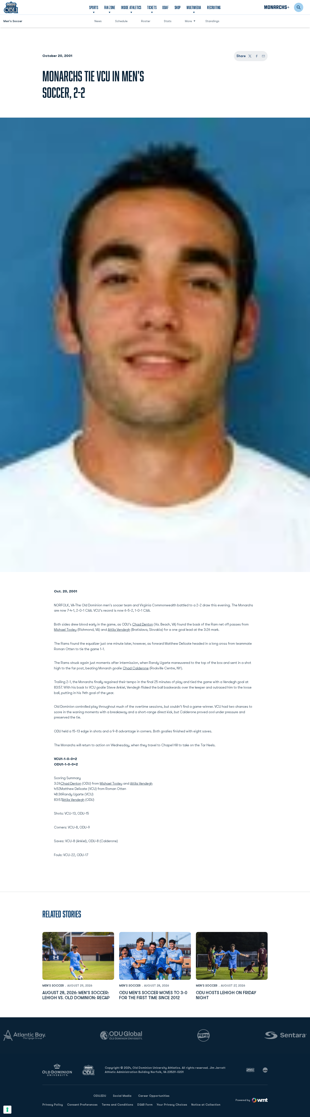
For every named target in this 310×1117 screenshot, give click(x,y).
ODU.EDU (99, 1095)
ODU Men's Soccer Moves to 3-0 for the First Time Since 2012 (153, 995)
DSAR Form (144, 1104)
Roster (145, 21)
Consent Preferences (82, 1104)
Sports (93, 7)
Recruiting (214, 7)
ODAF (165, 7)
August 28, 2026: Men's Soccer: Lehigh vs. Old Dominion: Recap (76, 995)
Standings (212, 21)
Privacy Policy (52, 1104)
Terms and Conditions (117, 1104)
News (98, 21)
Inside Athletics (131, 7)
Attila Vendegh (119, 630)
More (188, 21)
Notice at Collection (205, 1104)
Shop (178, 7)
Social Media (122, 1095)
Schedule (121, 21)
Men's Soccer (53, 985)
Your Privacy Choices (172, 1104)
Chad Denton (142, 624)
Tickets (151, 7)
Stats (167, 21)
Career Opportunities (153, 1095)
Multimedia (194, 7)
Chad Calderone (136, 668)
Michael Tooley (65, 630)
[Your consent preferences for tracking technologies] (7, 1110)
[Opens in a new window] (250, 1070)
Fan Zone (109, 7)
